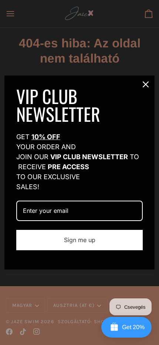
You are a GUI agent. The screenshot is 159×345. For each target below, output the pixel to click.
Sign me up (79, 240)
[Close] (146, 84)
